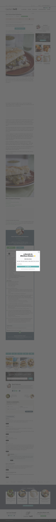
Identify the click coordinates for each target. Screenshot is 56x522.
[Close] (39, 252)
